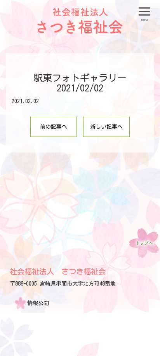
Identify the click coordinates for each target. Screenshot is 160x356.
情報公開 (38, 303)
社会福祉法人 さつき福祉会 (58, 271)
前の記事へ (53, 127)
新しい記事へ (106, 127)
